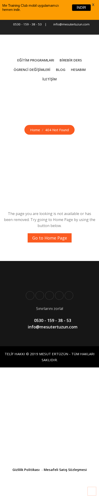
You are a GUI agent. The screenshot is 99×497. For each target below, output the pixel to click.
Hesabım (78, 69)
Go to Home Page (49, 238)
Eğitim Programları (35, 60)
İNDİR (81, 7)
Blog (60, 69)
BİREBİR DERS (71, 60)
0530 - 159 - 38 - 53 (27, 24)
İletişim (49, 79)
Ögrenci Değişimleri (32, 69)
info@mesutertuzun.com (71, 24)
